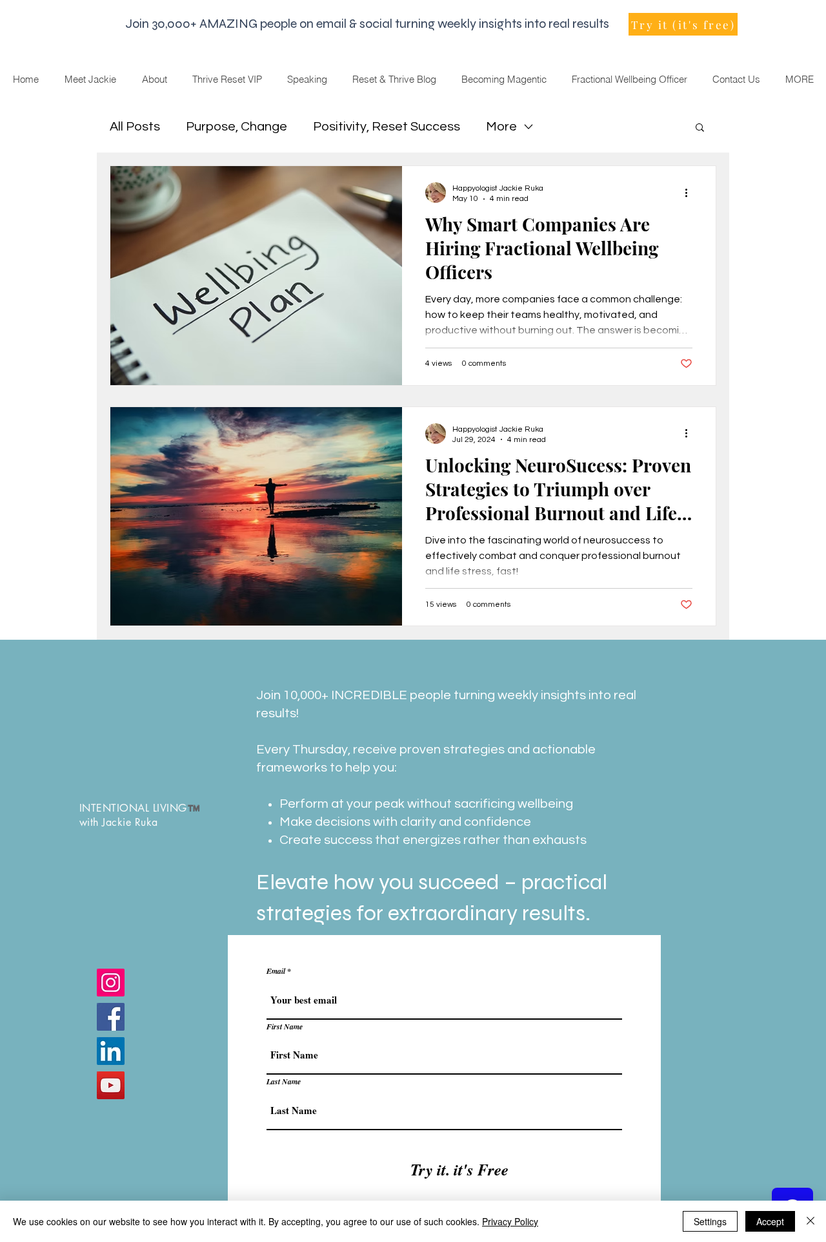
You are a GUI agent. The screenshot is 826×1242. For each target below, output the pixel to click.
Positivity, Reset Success (386, 126)
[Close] (810, 1221)
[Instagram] (111, 982)
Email (276, 971)
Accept (770, 1221)
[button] (700, 128)
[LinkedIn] (111, 1051)
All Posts (135, 126)
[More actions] (690, 192)
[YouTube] (111, 1085)
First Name (285, 1027)
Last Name (284, 1082)
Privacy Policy (510, 1221)
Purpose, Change (236, 126)
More (501, 126)
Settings (710, 1221)
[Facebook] (111, 1017)
